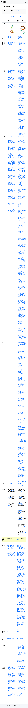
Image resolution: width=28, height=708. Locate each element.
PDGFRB (24, 591)
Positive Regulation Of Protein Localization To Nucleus (21, 297)
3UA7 (25, 652)
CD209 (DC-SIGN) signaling (21, 434)
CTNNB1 (21, 561)
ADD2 (24, 544)
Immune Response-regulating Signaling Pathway (21, 693)
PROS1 (11, 554)
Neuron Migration (11, 136)
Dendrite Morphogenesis (21, 252)
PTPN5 (21, 601)
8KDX (18, 662)
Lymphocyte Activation (10, 183)
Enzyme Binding (21, 93)
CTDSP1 (8, 545)
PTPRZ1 (18, 604)
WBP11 (18, 628)
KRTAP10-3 (9, 548)
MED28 (23, 586)
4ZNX (18, 654)
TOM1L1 (18, 618)
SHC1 (21, 609)
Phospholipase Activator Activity (21, 89)
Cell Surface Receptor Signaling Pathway (21, 157)
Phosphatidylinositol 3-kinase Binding (11, 88)
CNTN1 (18, 559)
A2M (7, 544)
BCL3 (23, 547)
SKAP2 (21, 610)
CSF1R (18, 560)
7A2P (20, 658)
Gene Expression (21, 176)
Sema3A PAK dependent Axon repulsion (21, 413)
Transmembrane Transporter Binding (21, 115)
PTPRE (18, 603)
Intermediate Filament (10, 665)
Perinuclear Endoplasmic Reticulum (20, 57)
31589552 (10, 497)
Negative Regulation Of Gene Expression (22, 178)
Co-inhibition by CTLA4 (21, 393)
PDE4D (20, 591)
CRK (25, 559)
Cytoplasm (20, 37)
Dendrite (19, 48)
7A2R (18, 659)
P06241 (18, 641)
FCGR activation (21, 359)
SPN (18, 614)
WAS (18, 627)
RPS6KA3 (24, 606)
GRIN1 (20, 574)
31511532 (9, 499)
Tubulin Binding (21, 87)
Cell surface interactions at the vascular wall (21, 357)
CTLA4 (18, 561)
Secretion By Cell (11, 158)
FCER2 (18, 569)
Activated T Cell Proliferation (21, 254)
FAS (21, 568)
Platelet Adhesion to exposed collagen (22, 442)
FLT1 (23, 570)
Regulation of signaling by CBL (21, 447)
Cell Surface (10, 43)
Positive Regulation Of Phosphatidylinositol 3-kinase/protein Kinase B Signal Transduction (11, 201)
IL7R (18, 580)
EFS (22, 565)
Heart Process (20, 153)
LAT (23, 583)
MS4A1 (21, 587)
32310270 (20, 520)
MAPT (18, 586)
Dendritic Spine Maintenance (21, 294)
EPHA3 (20, 566)
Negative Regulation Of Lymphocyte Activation (11, 191)
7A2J (22, 655)
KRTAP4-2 (13, 551)
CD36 (21, 553)
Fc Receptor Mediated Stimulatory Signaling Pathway (11, 686)
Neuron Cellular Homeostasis (11, 207)
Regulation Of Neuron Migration (21, 332)
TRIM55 (18, 620)
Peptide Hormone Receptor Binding (21, 127)
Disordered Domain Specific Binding (21, 134)
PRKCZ (18, 599)
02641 (8, 635)
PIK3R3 (21, 594)
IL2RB (23, 579)
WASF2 (23, 627)
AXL (12, 544)
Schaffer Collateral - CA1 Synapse (21, 61)
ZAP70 (18, 629)
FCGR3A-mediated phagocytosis (21, 454)
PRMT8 (24, 599)
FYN (21, 16)
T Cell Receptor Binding (21, 99)
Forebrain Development (20, 205)
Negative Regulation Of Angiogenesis (22, 190)
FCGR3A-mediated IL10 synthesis (21, 451)
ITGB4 (24, 580)
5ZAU (20, 654)
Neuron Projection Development (21, 207)
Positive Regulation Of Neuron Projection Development (22, 187)
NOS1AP (21, 589)
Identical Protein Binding (21, 106)
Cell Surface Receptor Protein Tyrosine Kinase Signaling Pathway (11, 145)
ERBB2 (8, 546)
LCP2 (20, 584)
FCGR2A (21, 569)
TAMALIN (18, 616)
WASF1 (20, 627)
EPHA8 (18, 567)
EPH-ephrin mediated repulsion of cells (21, 410)
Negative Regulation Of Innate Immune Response (11, 180)
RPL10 (20, 606)
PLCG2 (24, 595)
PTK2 (21, 600)
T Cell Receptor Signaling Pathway (21, 260)
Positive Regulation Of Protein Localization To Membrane (21, 324)
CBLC (22, 551)
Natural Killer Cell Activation (21, 199)
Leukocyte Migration (22, 261)
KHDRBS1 (19, 583)
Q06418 (11, 641)
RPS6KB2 (19, 607)
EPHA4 (23, 566)
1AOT (20, 645)
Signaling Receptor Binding (21, 83)
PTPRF (21, 603)
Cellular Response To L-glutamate (21, 318)
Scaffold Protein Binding (21, 131)
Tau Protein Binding (21, 122)
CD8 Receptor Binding (20, 103)
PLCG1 (21, 595)
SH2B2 (18, 608)
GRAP (20, 573)
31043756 (20, 497)
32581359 (23, 495)
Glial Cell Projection (21, 59)
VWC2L (10, 555)
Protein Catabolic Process (21, 202)
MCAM (20, 586)
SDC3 (22, 607)
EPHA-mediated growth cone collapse (21, 400)
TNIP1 (8, 555)
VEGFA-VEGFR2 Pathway (21, 430)
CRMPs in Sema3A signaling (21, 426)
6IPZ (20, 655)
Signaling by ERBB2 (22, 343)
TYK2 (23, 623)
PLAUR (18, 595)
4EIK (20, 653)
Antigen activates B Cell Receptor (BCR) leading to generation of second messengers (22, 472)
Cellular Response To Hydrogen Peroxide (21, 275)
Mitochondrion (20, 38)
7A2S (20, 659)
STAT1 (20, 614)
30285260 (24, 529)
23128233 (20, 508)
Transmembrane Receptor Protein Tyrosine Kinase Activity (11, 80)
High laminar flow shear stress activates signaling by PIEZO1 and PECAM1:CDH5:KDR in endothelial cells (22, 478)
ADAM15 (21, 544)
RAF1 (18, 606)
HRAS (22, 576)
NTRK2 (21, 590)
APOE (10, 544)
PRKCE (23, 596)
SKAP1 (18, 610)
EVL (24, 567)
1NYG (20, 648)
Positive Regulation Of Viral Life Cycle (11, 211)
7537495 (17, 10)
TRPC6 (18, 621)
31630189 (13, 509)
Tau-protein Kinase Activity (21, 124)
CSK (24, 560)
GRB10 (22, 573)
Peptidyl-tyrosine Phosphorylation (21, 194)
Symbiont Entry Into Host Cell (11, 185)
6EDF (23, 654)
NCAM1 (18, 588)
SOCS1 (24, 611)
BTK (17, 548)
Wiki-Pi (3, 2)
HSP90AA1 (19, 577)
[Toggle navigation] (25, 2)
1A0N (18, 645)
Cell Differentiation (21, 201)
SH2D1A (21, 608)
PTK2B (23, 600)
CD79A (18, 555)
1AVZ (18, 646)
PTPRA (18, 602)
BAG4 (18, 547)
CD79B (21, 555)
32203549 (12, 490)
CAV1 (24, 549)
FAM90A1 (19, 568)
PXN (21, 604)
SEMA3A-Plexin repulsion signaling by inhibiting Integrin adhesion (22, 417)
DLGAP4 (18, 563)
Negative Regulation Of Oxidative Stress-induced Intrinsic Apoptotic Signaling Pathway (22, 306)
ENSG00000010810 (20, 638)
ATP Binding (10, 84)
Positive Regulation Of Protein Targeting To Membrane (22, 291)
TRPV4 (21, 621)
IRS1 (20, 580)
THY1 (24, 616)
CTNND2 (18, 562)
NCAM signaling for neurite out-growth (21, 381)
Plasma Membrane (11, 42)
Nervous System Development (11, 152)
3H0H (18, 652)
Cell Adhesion (10, 141)
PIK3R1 (8, 554)
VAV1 (21, 625)
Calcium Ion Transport (20, 155)
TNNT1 (22, 617)
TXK (21, 623)
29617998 (20, 510)
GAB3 (23, 572)
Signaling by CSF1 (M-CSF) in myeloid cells (21, 463)
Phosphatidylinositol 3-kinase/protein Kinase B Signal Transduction (11, 172)
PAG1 (24, 590)
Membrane (10, 44)
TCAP (22, 616)
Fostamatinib (10, 483)
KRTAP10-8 (9, 549)
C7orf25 (20, 548)
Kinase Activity (11, 85)
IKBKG (8, 547)
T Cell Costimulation (22, 209)
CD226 (20, 552)
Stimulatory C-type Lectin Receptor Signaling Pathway (21, 141)
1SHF (23, 648)
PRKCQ (21, 597)
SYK (21, 615)
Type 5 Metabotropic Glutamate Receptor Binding (22, 96)
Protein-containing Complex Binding (21, 117)
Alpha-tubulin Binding (20, 108)
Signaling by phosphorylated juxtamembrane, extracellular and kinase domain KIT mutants (21, 458)
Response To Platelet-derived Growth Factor (11, 691)
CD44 (23, 553)
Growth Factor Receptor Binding (21, 129)
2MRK (20, 651)
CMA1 (18, 558)
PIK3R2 (18, 594)
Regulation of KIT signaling (21, 352)
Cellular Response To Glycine (21, 320)
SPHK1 (20, 613)
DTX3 (20, 565)
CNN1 (20, 558)
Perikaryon (20, 49)
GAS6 (13, 546)
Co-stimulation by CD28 (21, 386)
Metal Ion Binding (21, 119)
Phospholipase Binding (21, 110)
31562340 (23, 504)
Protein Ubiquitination (20, 192)
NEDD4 (21, 588)
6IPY (18, 655)
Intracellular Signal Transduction (21, 214)
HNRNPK (18, 576)
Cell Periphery (20, 55)
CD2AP (18, 553)
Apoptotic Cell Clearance (10, 169)
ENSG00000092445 (10, 638)
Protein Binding (11, 83)
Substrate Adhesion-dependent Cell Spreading (11, 165)
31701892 (23, 526)
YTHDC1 (21, 628)
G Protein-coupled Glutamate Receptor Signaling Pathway (22, 166)
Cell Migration (10, 154)
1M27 (22, 647)
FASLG (24, 568)
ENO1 (18, 566)
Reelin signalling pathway (21, 444)
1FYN (18, 647)
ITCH (22, 580)
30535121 (20, 512)
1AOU (23, 645)
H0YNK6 (8, 641)
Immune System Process (21, 146)
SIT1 (24, 609)
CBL (17, 551)
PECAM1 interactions (20, 361)
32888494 (10, 502)
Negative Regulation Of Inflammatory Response (11, 188)
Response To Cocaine (20, 232)
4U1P (25, 653)
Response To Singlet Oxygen (22, 137)
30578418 (24, 532)
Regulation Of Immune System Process (21, 674)
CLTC (23, 556)
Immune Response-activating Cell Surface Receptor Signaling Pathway (21, 689)
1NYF (18, 648)
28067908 (23, 506)
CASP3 (18, 549)
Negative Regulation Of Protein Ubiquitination (22, 211)
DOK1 (21, 563)
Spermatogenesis (11, 150)
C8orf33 (23, 548)
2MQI (22, 650)
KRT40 (13, 547)
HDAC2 (18, 539)
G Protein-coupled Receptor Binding (21, 72)
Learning (19, 169)
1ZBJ (18, 650)
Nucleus (9, 36)
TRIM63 (21, 620)
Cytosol (19, 41)
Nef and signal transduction (20, 354)
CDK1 (18, 556)
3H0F (23, 651)
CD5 (20, 554)
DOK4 (18, 565)
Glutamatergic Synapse (20, 64)
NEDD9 (24, 588)
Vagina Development (12, 205)
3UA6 (22, 652)
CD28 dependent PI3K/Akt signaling (21, 388)
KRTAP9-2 (13, 552)
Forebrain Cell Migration (10, 156)
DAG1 (21, 562)
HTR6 (22, 577)
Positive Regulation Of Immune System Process (21, 678)
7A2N (22, 657)
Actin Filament (20, 42)
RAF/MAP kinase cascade (21, 436)
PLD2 (18, 596)
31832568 (20, 517)
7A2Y (18, 661)
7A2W (20, 660)
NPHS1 (24, 589)
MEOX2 (18, 587)
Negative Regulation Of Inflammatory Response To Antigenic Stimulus (22, 150)
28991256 (20, 529)
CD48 (18, 554)
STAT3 (23, 614)
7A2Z (20, 661)
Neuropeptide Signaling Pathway (11, 149)
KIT (21, 583)
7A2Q (23, 658)
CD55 (22, 554)
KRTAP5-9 (9, 552)
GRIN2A (23, 574)
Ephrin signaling (21, 406)
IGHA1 (18, 579)
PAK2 (18, 591)
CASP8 (21, 549)
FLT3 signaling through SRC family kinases (21, 467)
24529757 (20, 491)
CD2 (17, 552)
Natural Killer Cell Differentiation (11, 138)
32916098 (20, 503)
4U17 (22, 653)
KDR (21, 582)
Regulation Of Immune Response (21, 685)
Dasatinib (19, 483)
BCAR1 (20, 547)
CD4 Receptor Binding (20, 101)
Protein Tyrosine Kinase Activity (11, 76)
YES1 (13, 555)
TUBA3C (22, 622)
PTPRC (21, 602)
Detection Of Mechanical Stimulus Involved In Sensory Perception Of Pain (22, 264)
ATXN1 (23, 546)
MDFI (10, 553)
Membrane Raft (21, 51)
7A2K (24, 655)
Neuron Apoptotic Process (11, 194)
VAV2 (24, 625)
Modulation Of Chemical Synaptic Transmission (21, 257)
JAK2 (22, 581)
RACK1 (23, 604)
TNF (17, 617)
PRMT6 (21, 599)
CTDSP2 (12, 545)
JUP (24, 581)
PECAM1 (18, 593)
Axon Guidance (21, 168)
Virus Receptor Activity (10, 72)
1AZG (20, 646)
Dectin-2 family (21, 432)
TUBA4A (18, 623)
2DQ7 (20, 650)
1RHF (8, 645)
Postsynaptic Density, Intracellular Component (22, 67)
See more (8, 696)
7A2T (22, 659)
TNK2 (20, 617)
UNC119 (18, 625)
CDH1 (24, 555)
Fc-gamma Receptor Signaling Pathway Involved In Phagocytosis (22, 225)
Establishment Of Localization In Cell (11, 197)
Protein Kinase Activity (10, 74)
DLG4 (24, 562)
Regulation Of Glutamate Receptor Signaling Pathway (22, 301)
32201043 (20, 519)
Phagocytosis (10, 140)
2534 (18, 631)
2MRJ (18, 651)
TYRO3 (11, 16)
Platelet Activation (11, 157)
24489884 (23, 492)
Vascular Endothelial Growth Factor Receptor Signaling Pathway (22, 246)
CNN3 (23, 558)
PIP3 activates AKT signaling (22, 345)
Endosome (20, 39)
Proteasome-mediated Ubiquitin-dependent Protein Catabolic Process (21, 235)
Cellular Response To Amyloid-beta (21, 316)
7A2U (25, 659)
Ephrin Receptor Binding (21, 121)
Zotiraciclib (20, 487)
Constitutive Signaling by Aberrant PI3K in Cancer (21, 365)
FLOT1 (18, 570)
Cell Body (20, 50)
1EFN (23, 646)
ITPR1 (19, 581)
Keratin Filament (11, 667)
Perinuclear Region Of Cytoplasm (21, 53)
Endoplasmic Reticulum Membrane (10, 40)
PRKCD (20, 596)
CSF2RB (21, 560)
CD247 (22, 552)
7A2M (20, 657)
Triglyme (19, 484)
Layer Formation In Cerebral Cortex (21, 197)
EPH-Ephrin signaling (20, 371)
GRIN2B (18, 575)
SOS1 (18, 613)
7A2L (18, 657)
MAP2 (24, 584)
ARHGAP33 (19, 546)
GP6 (17, 573)
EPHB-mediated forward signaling (21, 395)
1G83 (20, 647)
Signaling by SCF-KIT (21, 347)
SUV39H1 (19, 615)
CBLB (20, 551)
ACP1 (18, 544)
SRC (14, 554)
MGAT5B (13, 553)
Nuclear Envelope (11, 37)
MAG (22, 584)
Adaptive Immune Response (21, 144)
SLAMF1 (18, 611)
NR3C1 (18, 590)
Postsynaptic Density (20, 45)
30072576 (10, 492)
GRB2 (18, 574)
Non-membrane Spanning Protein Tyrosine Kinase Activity (21, 80)
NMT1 (18, 589)
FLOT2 (21, 570)
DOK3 (24, 563)
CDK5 (20, 556)
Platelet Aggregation (11, 209)
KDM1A (18, 582)
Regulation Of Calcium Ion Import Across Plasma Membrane (21, 328)
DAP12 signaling (21, 368)
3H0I (20, 652)
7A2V (18, 660)
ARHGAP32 (19, 545)
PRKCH (18, 597)
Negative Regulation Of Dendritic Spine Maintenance (22, 311)
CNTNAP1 (22, 559)
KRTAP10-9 (9, 551)
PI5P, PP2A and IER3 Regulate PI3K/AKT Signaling (22, 439)
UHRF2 (21, 624)
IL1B (20, 579)
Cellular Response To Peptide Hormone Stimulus (22, 282)
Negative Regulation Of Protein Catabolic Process (22, 229)
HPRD (9, 12)
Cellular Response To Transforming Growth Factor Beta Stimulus (21, 286)
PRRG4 (18, 600)
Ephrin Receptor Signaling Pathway (21, 249)
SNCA (21, 611)
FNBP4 (18, 572)
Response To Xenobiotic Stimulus (22, 174)
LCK (17, 584)
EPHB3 (21, 567)
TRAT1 (24, 618)
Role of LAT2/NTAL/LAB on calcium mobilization (22, 374)
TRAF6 (21, 618)
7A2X (23, 660)
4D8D (18, 653)
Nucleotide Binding (11, 70)
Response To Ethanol (20, 242)
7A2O (18, 658)
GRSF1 (21, 575)
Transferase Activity (11, 86)
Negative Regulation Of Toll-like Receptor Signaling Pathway (11, 161)
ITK (17, 581)
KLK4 (11, 547)
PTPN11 (18, 601)
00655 (18, 635)
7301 (7, 631)
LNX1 (8, 553)
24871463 (9, 505)
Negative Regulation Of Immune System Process (11, 694)
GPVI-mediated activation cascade (21, 341)
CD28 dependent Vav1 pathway (21, 390)
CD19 (25, 551)
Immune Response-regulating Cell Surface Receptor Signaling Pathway (21, 682)
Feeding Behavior (21, 170)
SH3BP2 (18, 609)
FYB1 (21, 572)
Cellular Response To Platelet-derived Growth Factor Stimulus (21, 217)
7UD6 (22, 661)
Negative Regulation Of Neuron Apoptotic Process (11, 176)
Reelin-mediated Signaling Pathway (21, 221)
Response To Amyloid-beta (20, 313)
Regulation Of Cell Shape (21, 172)
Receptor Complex (11, 45)
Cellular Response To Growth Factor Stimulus (21, 279)
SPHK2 (23, 613)
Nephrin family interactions (20, 376)
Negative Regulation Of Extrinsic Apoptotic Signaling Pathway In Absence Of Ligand (22, 336)
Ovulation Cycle (11, 167)
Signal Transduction (11, 142)
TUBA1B (18, 622)
